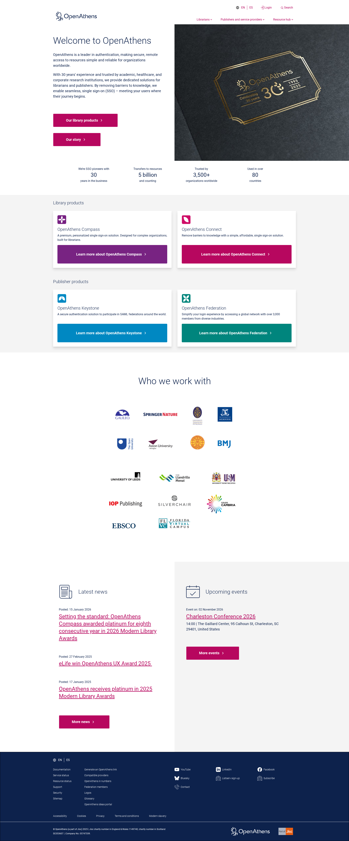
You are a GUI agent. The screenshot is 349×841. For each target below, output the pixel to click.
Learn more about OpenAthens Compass (109, 254)
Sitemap (57, 798)
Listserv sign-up (231, 778)
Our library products (82, 120)
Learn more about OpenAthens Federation (233, 333)
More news (81, 722)
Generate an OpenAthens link (100, 769)
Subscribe (269, 778)
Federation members (96, 786)
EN (243, 7)
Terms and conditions (127, 816)
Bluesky (185, 778)
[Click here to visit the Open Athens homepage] (76, 16)
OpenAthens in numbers (97, 781)
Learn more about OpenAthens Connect (233, 254)
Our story (73, 139)
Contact (185, 786)
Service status (61, 775)
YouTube (185, 769)
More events (209, 653)
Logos (87, 792)
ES (251, 7)
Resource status (62, 781)
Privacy (100, 816)
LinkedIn (227, 769)
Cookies (81, 816)
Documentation (62, 769)
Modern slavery (157, 816)
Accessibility (60, 816)
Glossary (89, 798)
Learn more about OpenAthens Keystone (109, 333)
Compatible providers (96, 775)
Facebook (269, 769)
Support (57, 786)
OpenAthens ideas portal (98, 804)
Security (57, 792)
